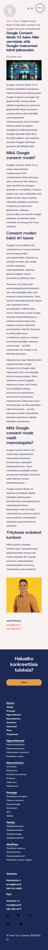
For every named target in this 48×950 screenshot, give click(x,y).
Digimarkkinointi (13, 714)
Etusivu (10, 703)
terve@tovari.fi (13, 884)
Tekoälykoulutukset (15, 826)
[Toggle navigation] (40, 8)
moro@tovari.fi (13, 904)
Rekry (9, 730)
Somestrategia (13, 804)
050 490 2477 (14, 628)
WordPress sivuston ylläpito (19, 860)
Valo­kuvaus (11, 782)
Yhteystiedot (12, 734)
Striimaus (10, 778)
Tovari (9, 21)
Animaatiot (11, 766)
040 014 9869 (14, 888)
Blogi (16, 21)
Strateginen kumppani (16, 796)
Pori (8, 894)
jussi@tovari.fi (13, 624)
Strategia (10, 711)
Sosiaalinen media (14, 756)
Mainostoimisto (13, 718)
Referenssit (11, 726)
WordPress (11, 722)
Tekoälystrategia (14, 834)
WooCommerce (13, 852)
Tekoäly (9, 707)
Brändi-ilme (11, 770)
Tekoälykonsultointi (15, 837)
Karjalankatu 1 (13, 880)
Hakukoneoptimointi (15, 744)
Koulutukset (11, 808)
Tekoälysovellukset (14, 830)
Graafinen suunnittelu (16, 774)
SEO (8, 812)
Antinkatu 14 (13, 900)
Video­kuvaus (12, 786)
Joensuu (11, 874)
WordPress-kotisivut (15, 848)
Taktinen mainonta (14, 800)
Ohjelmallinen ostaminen (17, 752)
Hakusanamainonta (15, 748)
